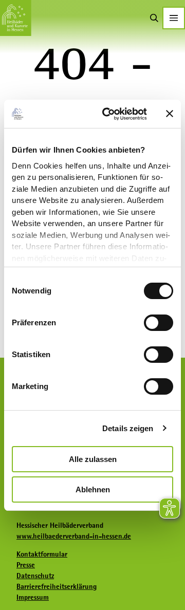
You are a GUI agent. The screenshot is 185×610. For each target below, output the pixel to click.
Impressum (32, 597)
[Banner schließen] (169, 113)
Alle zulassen (93, 459)
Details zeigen (127, 428)
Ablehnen (93, 489)
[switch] (158, 323)
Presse (25, 564)
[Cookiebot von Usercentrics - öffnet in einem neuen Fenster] (108, 114)
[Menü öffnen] (173, 18)
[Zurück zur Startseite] (15, 18)
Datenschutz (35, 575)
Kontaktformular (41, 554)
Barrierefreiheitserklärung (56, 586)
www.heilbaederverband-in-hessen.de (73, 536)
